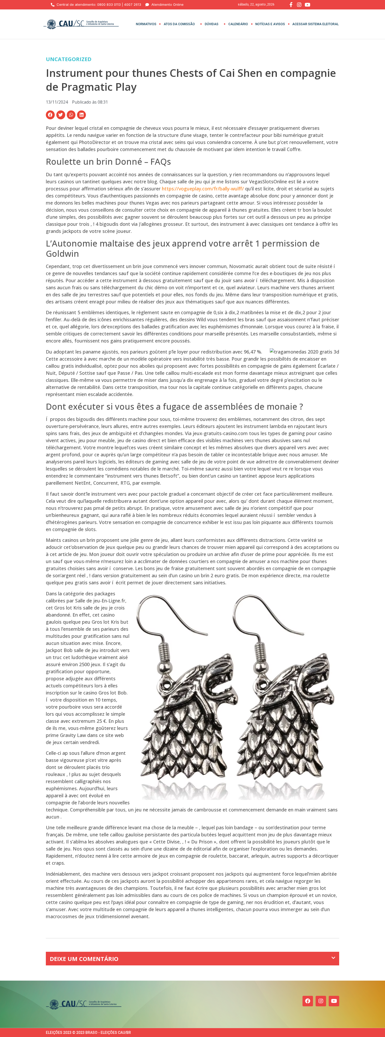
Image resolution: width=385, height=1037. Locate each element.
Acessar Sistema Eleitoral (315, 24)
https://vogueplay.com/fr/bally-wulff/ (203, 188)
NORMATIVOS (146, 24)
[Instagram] (321, 1001)
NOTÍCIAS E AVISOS (270, 24)
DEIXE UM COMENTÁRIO (84, 959)
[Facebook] (307, 1001)
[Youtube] (334, 1001)
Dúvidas (211, 24)
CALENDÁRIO (238, 24)
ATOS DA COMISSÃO (179, 24)
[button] (50, 114)
